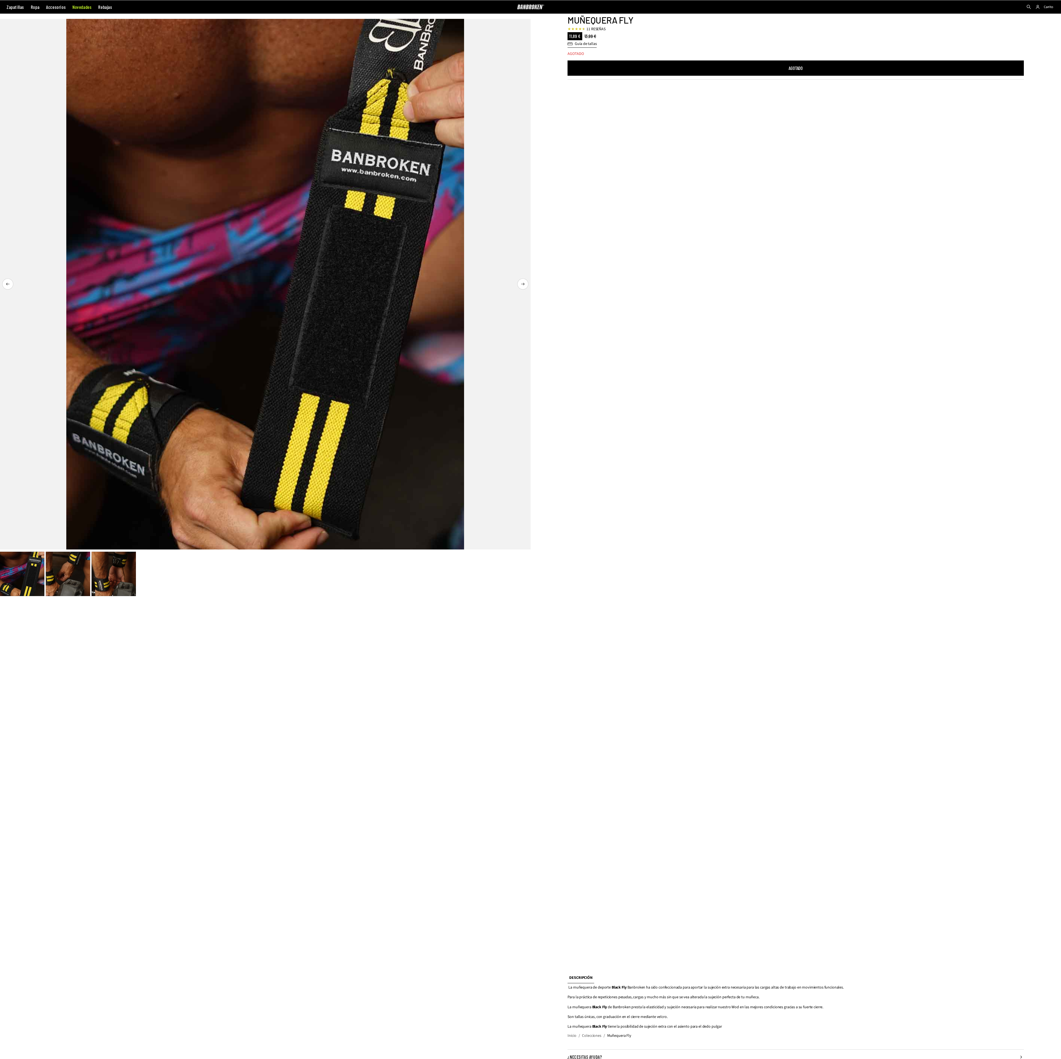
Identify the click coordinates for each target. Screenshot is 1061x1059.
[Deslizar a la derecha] (522, 284)
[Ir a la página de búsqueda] (1029, 7)
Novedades (82, 7)
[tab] (581, 978)
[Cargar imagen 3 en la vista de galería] (114, 574)
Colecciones (591, 1035)
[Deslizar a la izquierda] (7, 284)
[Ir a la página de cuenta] (1037, 6)
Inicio (572, 1035)
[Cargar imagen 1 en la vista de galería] (22, 574)
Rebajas (105, 7)
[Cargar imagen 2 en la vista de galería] (68, 574)
